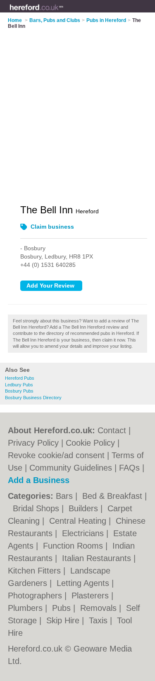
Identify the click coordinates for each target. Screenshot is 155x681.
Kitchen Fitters (35, 570)
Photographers (36, 595)
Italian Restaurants (98, 558)
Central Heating (79, 520)
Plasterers (91, 595)
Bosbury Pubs (19, 390)
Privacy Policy (33, 442)
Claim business (52, 226)
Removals (99, 608)
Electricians (84, 533)
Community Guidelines (70, 467)
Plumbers (26, 608)
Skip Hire (64, 620)
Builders (84, 508)
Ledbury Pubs (19, 384)
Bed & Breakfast (113, 495)
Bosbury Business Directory (33, 397)
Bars (65, 495)
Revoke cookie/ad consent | (60, 455)
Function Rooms (74, 545)
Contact (112, 430)
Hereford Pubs (19, 378)
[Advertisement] (77, 111)
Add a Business (38, 480)
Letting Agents (84, 583)
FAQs (129, 467)
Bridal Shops (37, 508)
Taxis (99, 620)
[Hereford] (63, 13)
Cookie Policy (90, 442)
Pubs (62, 608)
